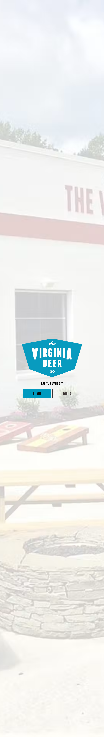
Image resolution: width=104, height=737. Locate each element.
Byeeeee (67, 393)
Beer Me (37, 393)
